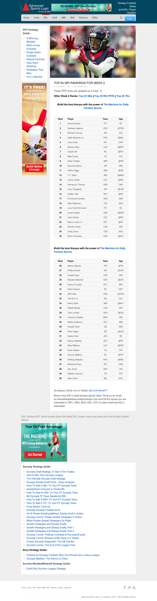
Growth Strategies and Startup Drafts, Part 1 (50, 527)
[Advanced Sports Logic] (36, 7)
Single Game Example (34, 54)
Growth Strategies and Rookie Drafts (46, 524)
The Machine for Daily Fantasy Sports (106, 106)
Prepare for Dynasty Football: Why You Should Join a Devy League (63, 555)
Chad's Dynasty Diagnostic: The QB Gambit (50, 541)
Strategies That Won (35, 71)
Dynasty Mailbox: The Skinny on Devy (47, 558)
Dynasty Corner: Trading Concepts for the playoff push (56, 534)
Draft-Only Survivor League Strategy (46, 568)
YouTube (134, 587)
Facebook (125, 587)
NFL (46, 17)
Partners (83, 17)
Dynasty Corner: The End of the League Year (51, 545)
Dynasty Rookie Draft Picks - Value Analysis (51, 482)
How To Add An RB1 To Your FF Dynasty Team (52, 492)
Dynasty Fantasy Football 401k (43, 510)
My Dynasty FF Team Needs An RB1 (47, 496)
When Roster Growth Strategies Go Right (49, 520)
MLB (54, 17)
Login (130, 18)
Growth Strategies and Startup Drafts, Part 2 (50, 531)
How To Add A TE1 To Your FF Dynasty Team (51, 503)
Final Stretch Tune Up (38, 506)
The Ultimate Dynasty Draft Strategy (46, 478)
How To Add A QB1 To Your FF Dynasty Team (52, 485)
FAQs (95, 17)
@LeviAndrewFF (98, 390)
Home (26, 17)
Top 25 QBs (85, 96)
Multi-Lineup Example (33, 46)
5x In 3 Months (34, 76)
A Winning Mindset (32, 40)
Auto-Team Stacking (32, 64)
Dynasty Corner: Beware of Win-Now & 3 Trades (53, 538)
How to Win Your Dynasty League (45, 475)
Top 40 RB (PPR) (104, 96)
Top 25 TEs (123, 96)
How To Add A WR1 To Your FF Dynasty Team (52, 499)
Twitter (129, 587)
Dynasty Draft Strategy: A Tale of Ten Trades (50, 471)
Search (121, 17)
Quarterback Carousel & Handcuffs (46, 489)
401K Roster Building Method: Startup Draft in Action (55, 513)
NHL (72, 17)
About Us (68, 587)
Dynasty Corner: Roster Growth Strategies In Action (54, 517)
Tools (36, 17)
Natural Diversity (36, 59)
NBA (63, 17)
